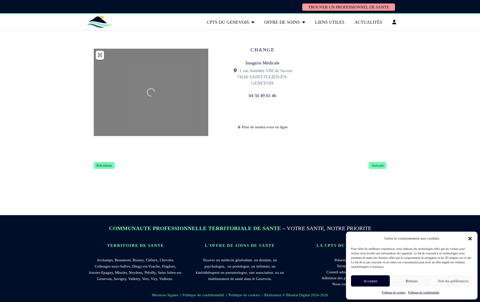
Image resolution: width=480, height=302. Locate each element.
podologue (240, 266)
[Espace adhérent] (394, 22)
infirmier (263, 266)
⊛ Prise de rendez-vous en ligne (263, 127)
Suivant (378, 165)
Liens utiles (329, 22)
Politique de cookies (394, 292)
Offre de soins (282, 22)
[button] (470, 238)
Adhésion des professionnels (344, 278)
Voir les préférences (453, 281)
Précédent (104, 165)
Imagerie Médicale (263, 62)
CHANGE (262, 49)
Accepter (371, 281)
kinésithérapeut (208, 273)
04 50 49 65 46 (262, 95)
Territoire (344, 266)
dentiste (265, 260)
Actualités (368, 22)
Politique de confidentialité (423, 292)
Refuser (412, 281)
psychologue (214, 266)
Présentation (344, 260)
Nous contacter (344, 284)
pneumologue (236, 273)
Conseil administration (344, 272)
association (264, 273)
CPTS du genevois (228, 22)
